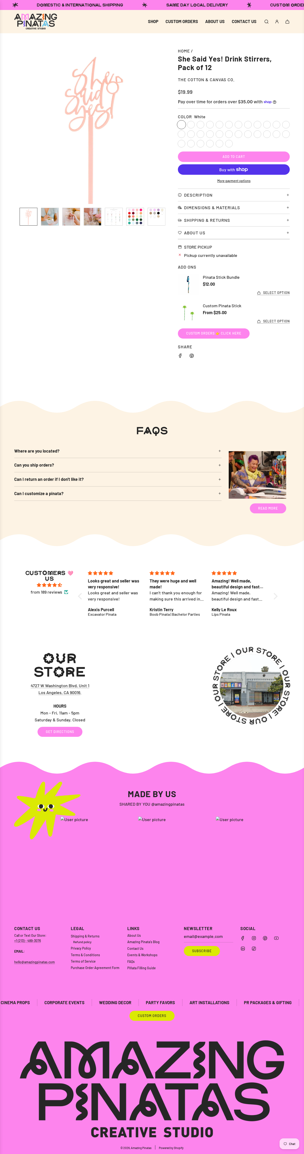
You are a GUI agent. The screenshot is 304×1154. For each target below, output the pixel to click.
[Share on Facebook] (180, 356)
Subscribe (202, 951)
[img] (49, 585)
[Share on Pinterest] (191, 356)
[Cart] (287, 21)
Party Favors (113, 1002)
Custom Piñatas (276, 1002)
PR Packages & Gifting (221, 1002)
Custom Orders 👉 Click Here (213, 333)
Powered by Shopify (171, 1147)
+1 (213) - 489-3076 (27, 941)
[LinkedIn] (243, 948)
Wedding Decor (68, 1002)
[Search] (266, 21)
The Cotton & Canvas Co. (206, 79)
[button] (20, 125)
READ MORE (268, 508)
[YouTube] (276, 938)
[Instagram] (254, 938)
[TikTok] (254, 948)
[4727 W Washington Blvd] (152, 694)
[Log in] (277, 21)
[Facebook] (243, 938)
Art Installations (162, 1002)
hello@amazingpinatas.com (34, 962)
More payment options (234, 181)
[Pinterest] (265, 938)
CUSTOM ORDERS (152, 1016)
